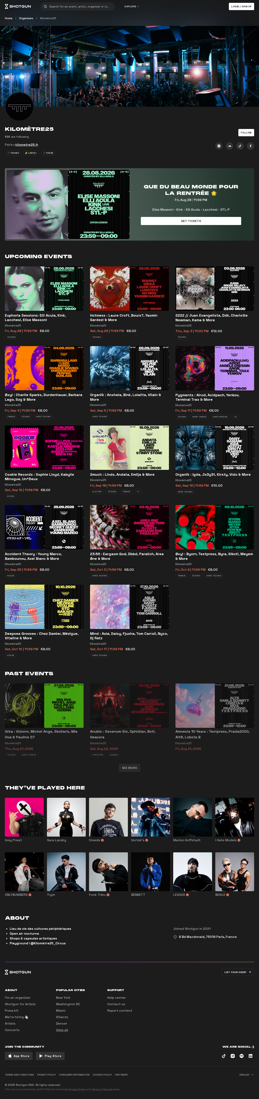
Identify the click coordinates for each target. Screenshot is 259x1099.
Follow (246, 132)
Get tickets (191, 221)
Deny (247, 1081)
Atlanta (62, 1017)
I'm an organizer (17, 997)
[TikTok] (240, 146)
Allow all (203, 1081)
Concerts (12, 1030)
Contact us (116, 1004)
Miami (60, 1010)
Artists (10, 1023)
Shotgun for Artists (20, 1004)
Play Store (53, 1056)
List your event (235, 972)
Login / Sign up (241, 6)
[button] (246, 132)
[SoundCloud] (229, 146)
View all (62, 1030)
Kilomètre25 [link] (48, 18)
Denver (61, 1023)
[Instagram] (219, 146)
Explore (130, 6)
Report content (119, 1010)
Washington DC (68, 1004)
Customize (226, 1081)
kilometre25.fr (26, 145)
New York (63, 997)
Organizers (26, 18)
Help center (116, 997)
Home (8, 18)
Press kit (11, 1010)
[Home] (18, 6)
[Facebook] (250, 146)
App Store (21, 1056)
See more (129, 768)
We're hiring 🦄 (17, 1017)
